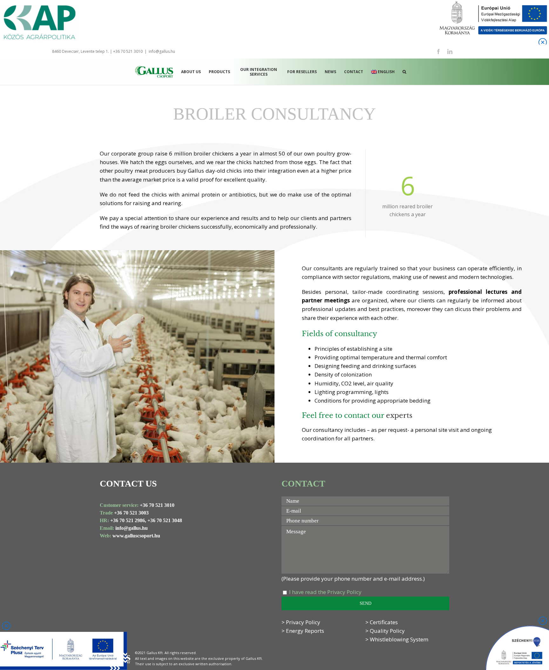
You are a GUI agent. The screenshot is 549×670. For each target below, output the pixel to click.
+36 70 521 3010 (157, 505)
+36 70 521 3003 (131, 512)
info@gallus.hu (162, 51)
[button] (404, 72)
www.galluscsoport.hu (136, 535)
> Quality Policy (385, 630)
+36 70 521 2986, (128, 520)
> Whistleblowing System (396, 639)
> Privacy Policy (300, 622)
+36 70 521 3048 (164, 520)
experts (399, 415)
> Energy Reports (302, 630)
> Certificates (381, 622)
